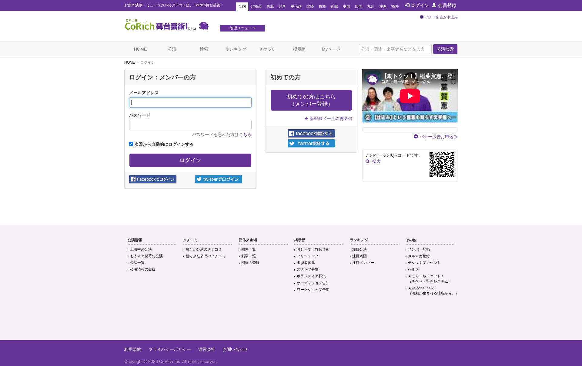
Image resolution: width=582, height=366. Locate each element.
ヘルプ (413, 269)
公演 (172, 49)
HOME (140, 49)
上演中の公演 (141, 249)
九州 (370, 6)
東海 (322, 6)
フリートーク (308, 256)
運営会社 (206, 349)
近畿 (334, 6)
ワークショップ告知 (313, 290)
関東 (282, 6)
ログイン (420, 5)
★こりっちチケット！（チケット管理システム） (430, 278)
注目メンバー (363, 263)
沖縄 (382, 6)
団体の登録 (250, 263)
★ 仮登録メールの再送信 (328, 118)
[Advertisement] (291, 320)
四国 (358, 6)
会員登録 (447, 5)
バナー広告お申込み (441, 17)
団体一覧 (248, 249)
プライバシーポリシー (170, 349)
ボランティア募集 (311, 276)
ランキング (235, 49)
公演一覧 (137, 263)
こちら (245, 134)
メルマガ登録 (419, 256)
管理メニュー (241, 28)
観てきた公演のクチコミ (206, 256)
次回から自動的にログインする (163, 144)
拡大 (376, 161)
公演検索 (445, 49)
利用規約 (132, 349)
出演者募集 (306, 263)
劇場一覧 (248, 256)
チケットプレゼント (424, 263)
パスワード (139, 115)
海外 (395, 6)
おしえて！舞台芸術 (313, 249)
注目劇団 (359, 256)
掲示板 (299, 49)
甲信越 (296, 6)
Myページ (331, 49)
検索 (204, 49)
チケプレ (267, 49)
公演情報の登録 (143, 269)
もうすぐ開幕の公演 (146, 256)
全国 (242, 6)
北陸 (310, 6)
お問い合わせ (235, 349)
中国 (346, 6)
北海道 (256, 6)
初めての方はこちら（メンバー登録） (311, 100)
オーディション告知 (313, 283)
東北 (270, 6)
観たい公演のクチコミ (204, 249)
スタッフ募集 (308, 269)
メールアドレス (144, 92)
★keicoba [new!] (433, 290)
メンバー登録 (419, 249)
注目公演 (359, 249)
